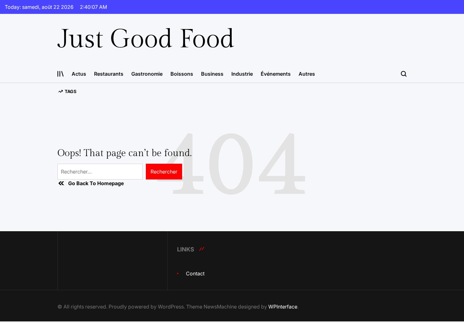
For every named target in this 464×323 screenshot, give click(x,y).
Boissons (181, 74)
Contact (195, 273)
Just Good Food (146, 39)
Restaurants (108, 74)
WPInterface (282, 306)
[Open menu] (60, 74)
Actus (79, 74)
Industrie (242, 74)
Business (212, 74)
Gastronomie (147, 74)
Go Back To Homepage (96, 183)
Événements (276, 74)
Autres (307, 74)
